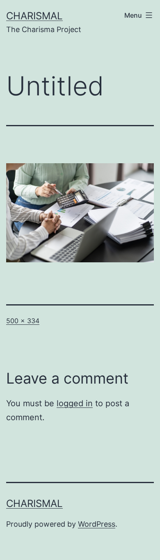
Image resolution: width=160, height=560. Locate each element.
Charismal (34, 16)
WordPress (96, 524)
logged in (75, 403)
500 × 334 (22, 321)
